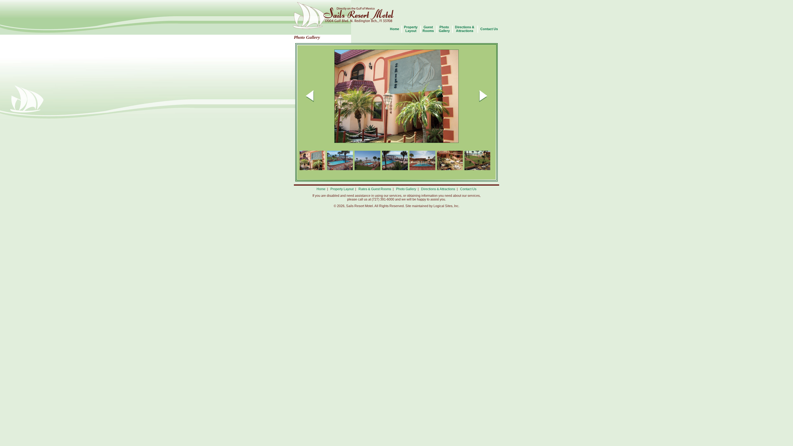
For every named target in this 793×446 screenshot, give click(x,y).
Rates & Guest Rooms (375, 189)
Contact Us (489, 29)
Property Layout (342, 189)
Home (394, 29)
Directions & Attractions (438, 189)
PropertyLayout (411, 29)
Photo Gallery (444, 29)
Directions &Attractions (464, 29)
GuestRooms (428, 29)
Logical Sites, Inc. (446, 206)
